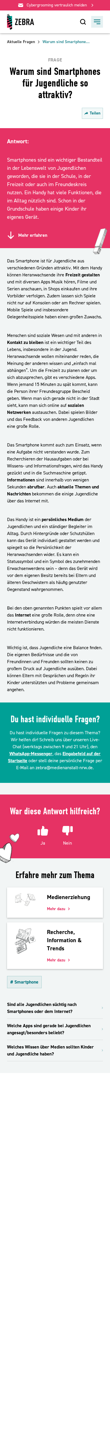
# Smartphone (24, 982)
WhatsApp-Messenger (31, 754)
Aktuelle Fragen (21, 42)
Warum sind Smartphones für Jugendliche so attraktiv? (66, 42)
